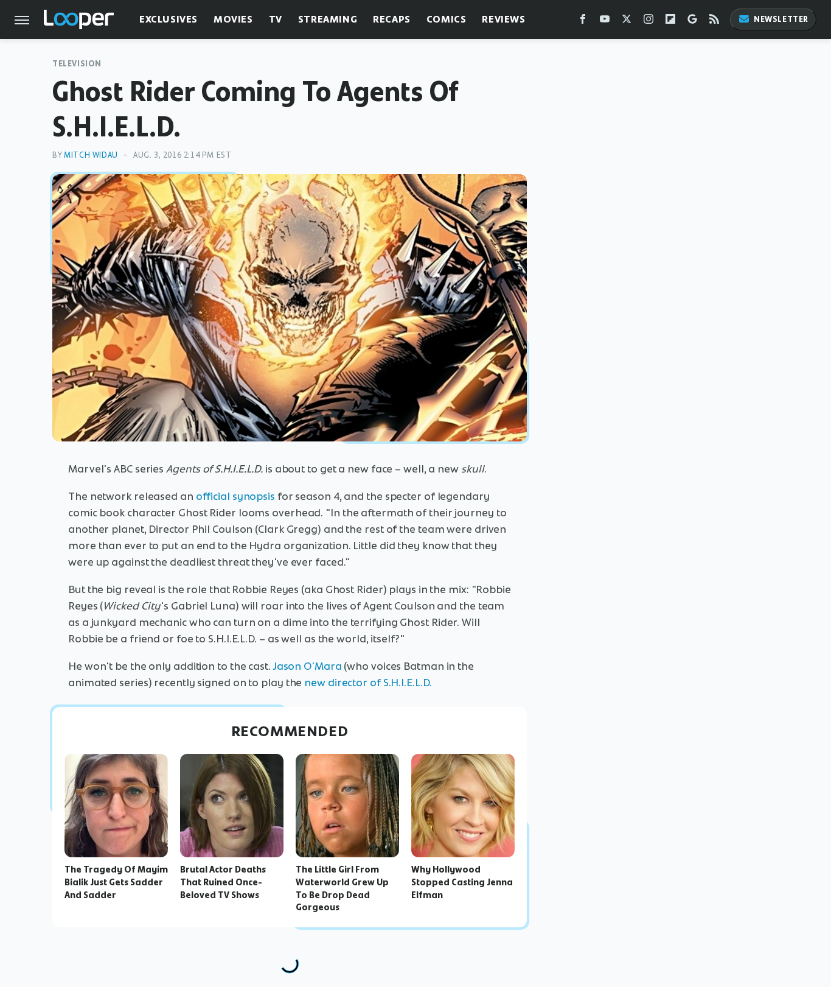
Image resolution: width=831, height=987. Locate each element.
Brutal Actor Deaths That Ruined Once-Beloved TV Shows (223, 882)
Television (77, 64)
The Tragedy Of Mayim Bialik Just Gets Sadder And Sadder (116, 882)
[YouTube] (605, 22)
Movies (233, 19)
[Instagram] (648, 22)
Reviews (503, 19)
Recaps (392, 19)
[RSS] (714, 22)
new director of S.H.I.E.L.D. (367, 682)
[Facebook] (583, 22)
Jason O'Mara (307, 666)
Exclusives (168, 19)
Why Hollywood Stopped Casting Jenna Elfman (462, 882)
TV (275, 19)
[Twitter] (627, 22)
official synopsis (235, 496)
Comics (446, 19)
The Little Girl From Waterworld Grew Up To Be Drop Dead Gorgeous (342, 888)
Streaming (327, 19)
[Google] (692, 22)
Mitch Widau (91, 155)
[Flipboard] (670, 22)
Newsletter (781, 19)
